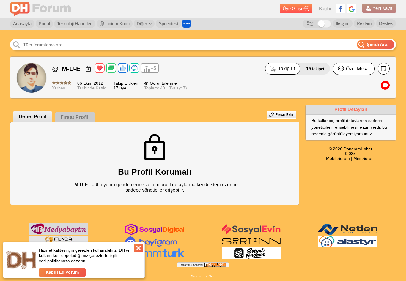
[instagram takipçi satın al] (154, 234)
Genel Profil (33, 116)
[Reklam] (186, 24)
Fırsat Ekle (284, 114)
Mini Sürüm (364, 158)
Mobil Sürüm (338, 158)
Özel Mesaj (358, 68)
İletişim (343, 23)
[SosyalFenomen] (251, 257)
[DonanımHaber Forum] (42, 9)
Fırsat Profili (75, 117)
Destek (386, 23)
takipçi (315, 68)
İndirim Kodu (117, 23)
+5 (153, 68)
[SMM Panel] (155, 257)
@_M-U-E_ (69, 68)
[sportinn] (251, 245)
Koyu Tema (310, 23)
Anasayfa (22, 23)
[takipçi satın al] (251, 234)
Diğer (142, 23)
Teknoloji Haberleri (74, 23)
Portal (44, 23)
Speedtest (168, 23)
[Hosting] (347, 234)
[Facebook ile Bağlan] (340, 8)
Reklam (364, 23)
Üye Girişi (292, 8)
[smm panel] (58, 233)
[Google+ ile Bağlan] (351, 8)
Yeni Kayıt (382, 8)
